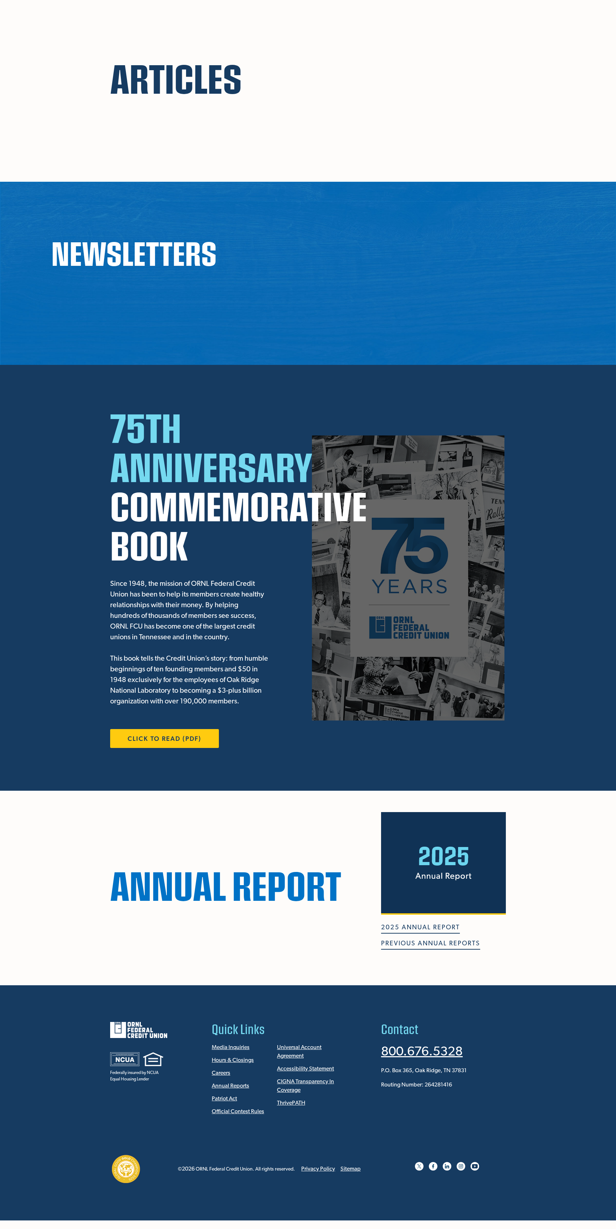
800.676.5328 (422, 1052)
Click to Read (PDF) (164, 738)
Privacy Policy (318, 1169)
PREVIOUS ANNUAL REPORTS (430, 944)
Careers (221, 1073)
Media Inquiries (231, 1047)
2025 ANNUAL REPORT (420, 928)
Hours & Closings (233, 1060)
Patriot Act (224, 1099)
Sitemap (350, 1169)
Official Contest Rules (238, 1112)
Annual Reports (230, 1086)
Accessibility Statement (305, 1069)
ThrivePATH (291, 1103)
